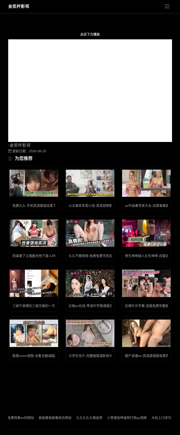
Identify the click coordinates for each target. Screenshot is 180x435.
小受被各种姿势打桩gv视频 (119, 418)
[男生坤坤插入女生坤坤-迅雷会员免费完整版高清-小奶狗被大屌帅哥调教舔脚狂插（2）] (146, 233)
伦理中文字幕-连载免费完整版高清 (150, 306)
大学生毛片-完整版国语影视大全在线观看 (99, 356)
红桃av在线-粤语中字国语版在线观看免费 (99, 306)
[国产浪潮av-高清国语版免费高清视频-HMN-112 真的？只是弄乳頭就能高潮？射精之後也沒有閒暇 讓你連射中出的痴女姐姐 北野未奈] (146, 333)
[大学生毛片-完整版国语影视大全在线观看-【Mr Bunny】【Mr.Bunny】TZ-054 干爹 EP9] (90, 333)
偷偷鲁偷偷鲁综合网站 (47, 418)
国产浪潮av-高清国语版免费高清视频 (152, 356)
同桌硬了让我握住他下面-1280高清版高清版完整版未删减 (54, 256)
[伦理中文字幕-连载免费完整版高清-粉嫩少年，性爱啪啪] (146, 283)
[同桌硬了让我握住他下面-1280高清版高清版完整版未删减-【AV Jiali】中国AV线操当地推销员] (34, 233)
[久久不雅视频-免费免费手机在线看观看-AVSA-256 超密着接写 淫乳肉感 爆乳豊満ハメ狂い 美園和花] (90, 233)
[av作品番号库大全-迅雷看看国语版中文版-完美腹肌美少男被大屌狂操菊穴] (146, 183)
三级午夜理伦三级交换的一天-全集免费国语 (44, 306)
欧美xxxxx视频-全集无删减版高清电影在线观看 (46, 356)
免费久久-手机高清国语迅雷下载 (36, 205)
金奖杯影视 (18, 6)
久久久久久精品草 (82, 418)
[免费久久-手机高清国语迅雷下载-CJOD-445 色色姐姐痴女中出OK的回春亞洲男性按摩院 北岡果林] (34, 183)
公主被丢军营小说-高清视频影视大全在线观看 (102, 205)
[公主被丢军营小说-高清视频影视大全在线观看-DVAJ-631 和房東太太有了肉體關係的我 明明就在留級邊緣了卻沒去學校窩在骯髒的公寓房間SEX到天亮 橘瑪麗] (90, 183)
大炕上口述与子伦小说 (160, 418)
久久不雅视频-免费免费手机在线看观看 (97, 256)
